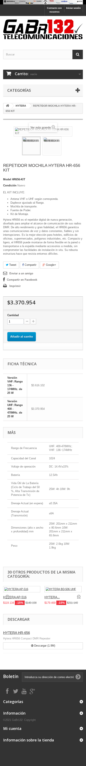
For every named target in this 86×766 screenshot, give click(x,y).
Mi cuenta (12, 728)
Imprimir (15, 286)
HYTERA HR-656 (16, 633)
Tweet (12, 264)
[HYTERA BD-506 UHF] (63, 589)
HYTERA (21, 105)
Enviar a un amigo (21, 273)
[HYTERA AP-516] (21, 589)
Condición (9, 185)
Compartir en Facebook (22, 279)
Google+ (50, 264)
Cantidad (13, 315)
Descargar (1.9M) (44, 645)
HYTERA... (52, 597)
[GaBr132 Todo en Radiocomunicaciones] (43, 2)
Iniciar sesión (73, 8)
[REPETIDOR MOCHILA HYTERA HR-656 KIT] (31, 146)
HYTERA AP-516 (15, 597)
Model (7, 179)
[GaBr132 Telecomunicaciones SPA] (43, 29)
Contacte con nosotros (54, 10)
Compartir (30, 264)
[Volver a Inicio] (7, 106)
